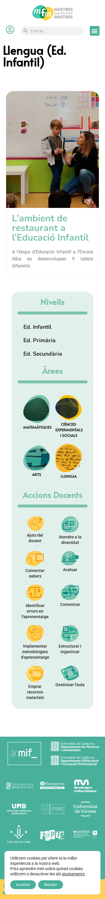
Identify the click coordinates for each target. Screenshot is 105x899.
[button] (94, 31)
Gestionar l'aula (70, 684)
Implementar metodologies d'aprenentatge (35, 652)
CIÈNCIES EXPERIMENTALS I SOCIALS (69, 429)
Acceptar (23, 885)
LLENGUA (69, 476)
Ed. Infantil (37, 327)
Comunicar (70, 604)
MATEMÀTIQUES (37, 427)
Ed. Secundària (42, 354)
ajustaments (73, 874)
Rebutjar (50, 885)
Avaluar (70, 569)
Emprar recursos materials (35, 692)
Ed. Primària (39, 340)
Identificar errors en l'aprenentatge (35, 611)
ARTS (36, 474)
